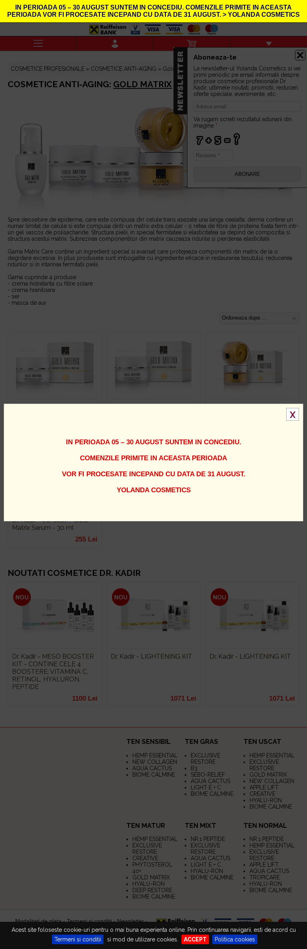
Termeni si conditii (77, 939)
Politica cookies (235, 939)
